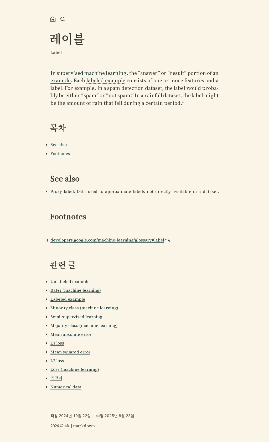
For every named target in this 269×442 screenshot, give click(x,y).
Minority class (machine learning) (84, 308)
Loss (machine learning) (74, 369)
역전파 (56, 378)
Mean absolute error (70, 334)
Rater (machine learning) (75, 290)
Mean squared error (70, 352)
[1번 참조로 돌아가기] (169, 240)
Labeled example (67, 299)
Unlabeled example (70, 281)
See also (58, 144)
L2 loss (57, 360)
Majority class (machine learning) (84, 325)
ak (67, 426)
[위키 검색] (63, 19)
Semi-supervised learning (76, 317)
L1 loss (57, 343)
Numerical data (65, 387)
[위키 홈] (53, 19)
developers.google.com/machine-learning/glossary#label (107, 240)
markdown (84, 426)
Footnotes (60, 153)
